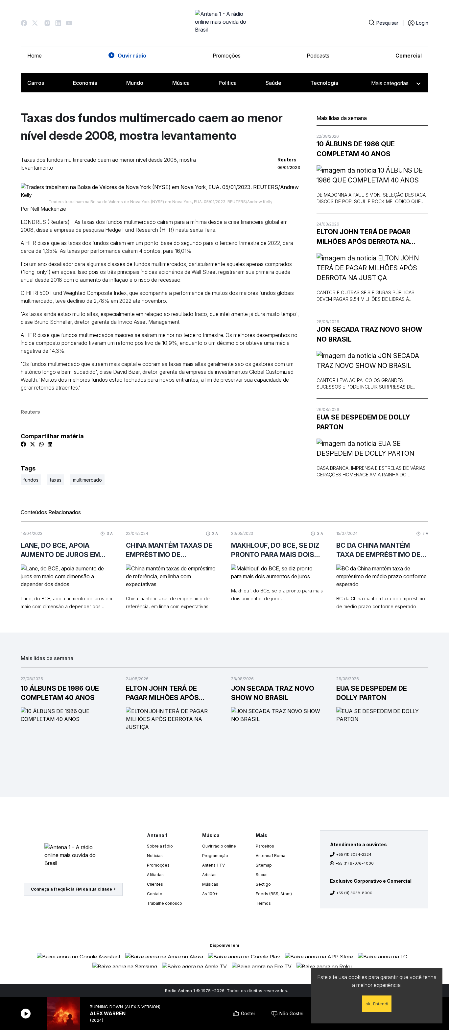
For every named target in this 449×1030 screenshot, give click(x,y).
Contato (154, 893)
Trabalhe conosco (164, 903)
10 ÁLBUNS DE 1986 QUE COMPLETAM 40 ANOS (356, 149)
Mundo (134, 83)
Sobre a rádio (160, 846)
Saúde (273, 83)
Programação (215, 855)
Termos (263, 903)
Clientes (155, 884)
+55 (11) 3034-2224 (353, 854)
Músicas (210, 884)
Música (181, 83)
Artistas (209, 874)
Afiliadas (155, 874)
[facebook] (23, 444)
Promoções (227, 55)
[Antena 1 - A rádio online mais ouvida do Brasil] (224, 23)
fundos (30, 480)
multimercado (87, 480)
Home (34, 55)
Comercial (408, 55)
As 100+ (210, 893)
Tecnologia (324, 83)
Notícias (155, 855)
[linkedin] (50, 444)
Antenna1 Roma (270, 855)
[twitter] (32, 444)
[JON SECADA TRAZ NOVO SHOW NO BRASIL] (372, 361)
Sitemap (264, 865)
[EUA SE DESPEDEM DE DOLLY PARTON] (372, 448)
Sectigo (263, 884)
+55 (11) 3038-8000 (354, 893)
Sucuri (262, 874)
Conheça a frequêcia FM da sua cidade (71, 889)
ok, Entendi (377, 1003)
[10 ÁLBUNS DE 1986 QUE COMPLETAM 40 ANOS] (372, 175)
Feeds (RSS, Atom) (274, 893)
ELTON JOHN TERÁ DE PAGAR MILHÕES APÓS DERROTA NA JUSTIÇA (364, 237)
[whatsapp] (41, 444)
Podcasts (318, 55)
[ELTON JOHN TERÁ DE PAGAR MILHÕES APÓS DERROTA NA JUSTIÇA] (372, 268)
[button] (24, 23)
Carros (35, 83)
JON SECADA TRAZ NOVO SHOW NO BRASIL (369, 334)
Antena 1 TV (213, 865)
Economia (85, 83)
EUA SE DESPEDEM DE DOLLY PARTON (363, 422)
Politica (228, 83)
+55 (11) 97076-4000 (355, 863)
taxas (55, 480)
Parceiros (265, 846)
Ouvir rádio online (219, 846)
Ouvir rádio (132, 55)
